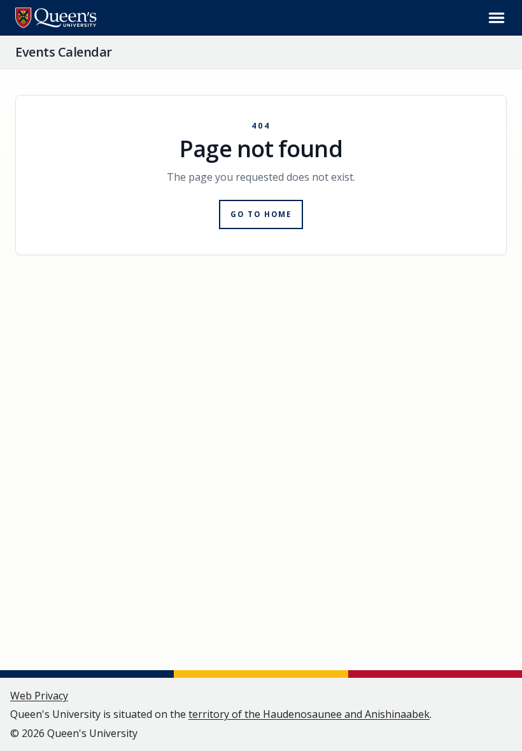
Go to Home (261, 214)
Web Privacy (39, 696)
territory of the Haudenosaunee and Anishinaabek (309, 714)
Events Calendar (63, 51)
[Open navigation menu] (496, 18)
